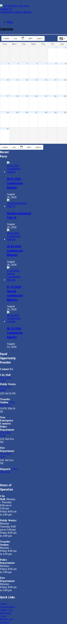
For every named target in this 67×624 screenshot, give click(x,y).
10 (8, 80)
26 (27, 112)
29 (55, 112)
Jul (15, 38)
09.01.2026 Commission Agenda (15, 183)
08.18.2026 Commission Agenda (15, 332)
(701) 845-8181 (9, 471)
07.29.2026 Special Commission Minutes (15, 293)
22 (55, 96)
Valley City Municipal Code (6, 613)
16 (65, 80)
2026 (39, 38)
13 (36, 80)
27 (36, 112)
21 (46, 96)
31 (8, 128)
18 (17, 96)
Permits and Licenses (6, 621)
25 (17, 112)
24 (8, 112)
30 (65, 112)
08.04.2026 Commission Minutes (15, 250)
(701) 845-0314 (7, 404)
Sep (30, 38)
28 (46, 112)
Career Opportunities (7, 605)
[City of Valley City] (14, 5)
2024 (6, 38)
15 (55, 80)
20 (36, 96)
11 (17, 80)
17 (8, 96)
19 (27, 96)
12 (27, 80)
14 (46, 80)
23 (65, 96)
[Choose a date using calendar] (23, 38)
